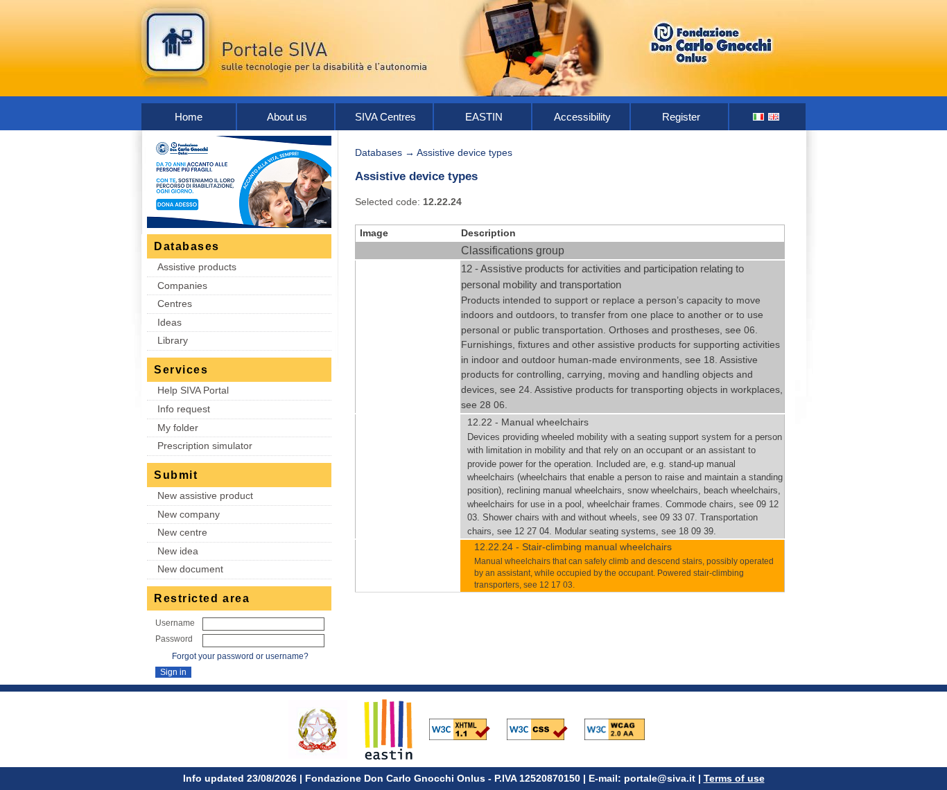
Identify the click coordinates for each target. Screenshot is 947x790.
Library (172, 340)
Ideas (169, 322)
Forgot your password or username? (240, 656)
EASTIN (484, 117)
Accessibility (582, 117)
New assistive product (205, 495)
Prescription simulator (204, 445)
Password (174, 639)
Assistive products (196, 266)
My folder (177, 427)
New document (190, 568)
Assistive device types (464, 152)
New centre (182, 532)
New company (188, 514)
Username (175, 623)
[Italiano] (759, 116)
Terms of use (734, 778)
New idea (177, 550)
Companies (182, 285)
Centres (174, 303)
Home (188, 117)
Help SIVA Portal (193, 390)
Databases (378, 152)
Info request (183, 408)
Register (681, 117)
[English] (774, 116)
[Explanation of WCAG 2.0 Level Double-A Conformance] (621, 728)
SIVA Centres (385, 117)
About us (287, 117)
